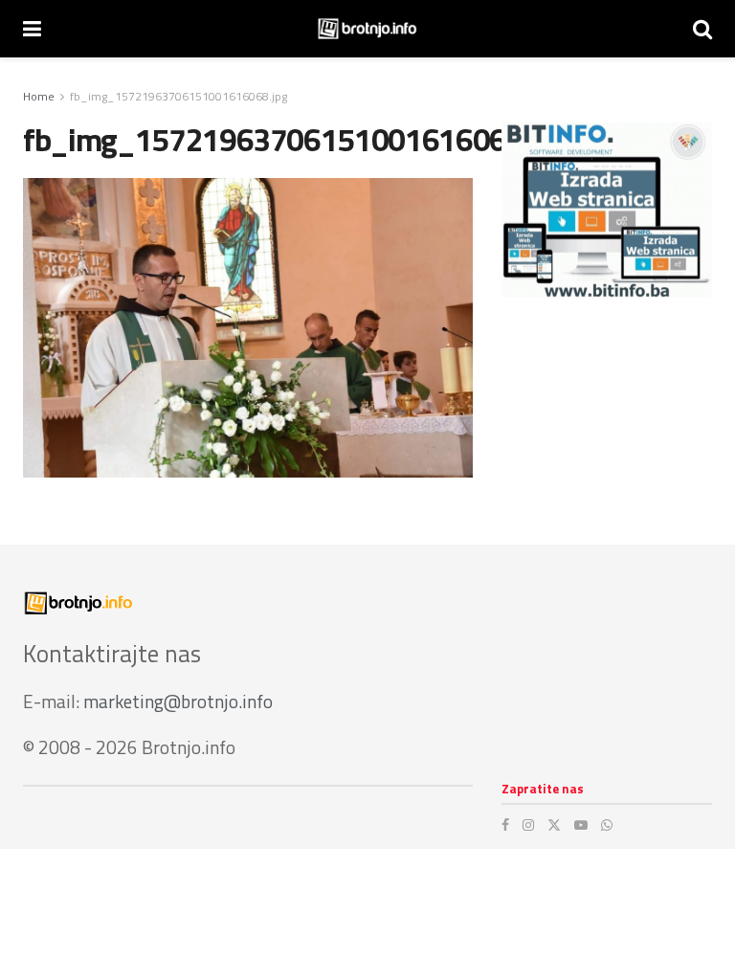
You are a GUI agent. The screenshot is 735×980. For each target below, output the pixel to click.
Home (39, 96)
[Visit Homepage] (367, 29)
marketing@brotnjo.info (178, 701)
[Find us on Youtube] (581, 824)
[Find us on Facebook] (505, 824)
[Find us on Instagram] (528, 824)
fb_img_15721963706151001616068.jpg (178, 96)
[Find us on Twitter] (554, 824)
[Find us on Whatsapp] (606, 824)
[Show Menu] (32, 28)
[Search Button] (702, 28)
